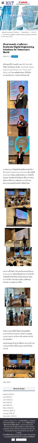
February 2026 (8, 411)
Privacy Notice (21, 439)
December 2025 (8, 416)
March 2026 (7, 408)
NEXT (9, 382)
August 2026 (7, 394)
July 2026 (6, 397)
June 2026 (6, 400)
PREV (5, 382)
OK (13, 439)
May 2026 (6, 402)
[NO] (35, 431)
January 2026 (7, 413)
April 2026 (6, 405)
